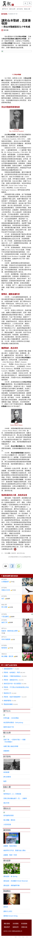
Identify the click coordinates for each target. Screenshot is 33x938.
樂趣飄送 (7, 891)
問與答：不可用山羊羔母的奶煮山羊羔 (16, 687)
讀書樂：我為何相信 (10, 846)
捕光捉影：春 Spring (10, 876)
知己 (2, 598)
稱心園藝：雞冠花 (9, 820)
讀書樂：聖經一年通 (10, 855)
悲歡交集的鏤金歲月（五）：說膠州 (15, 798)
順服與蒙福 (7, 700)
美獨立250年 (5, 590)
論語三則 (4, 622)
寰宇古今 (5, 9)
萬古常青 (6, 803)
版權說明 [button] (16, 927)
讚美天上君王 (7, 911)
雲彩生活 (7, 808)
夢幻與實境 (7, 777)
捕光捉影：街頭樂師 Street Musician (15, 881)
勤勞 (4, 781)
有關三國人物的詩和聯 (10, 746)
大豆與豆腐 (7, 824)
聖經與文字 (7, 693)
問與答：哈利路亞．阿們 (12, 672)
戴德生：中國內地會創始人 (12, 676)
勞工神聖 (4, 607)
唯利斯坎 (4, 648)
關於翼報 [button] (7, 923)
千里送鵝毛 (5, 616)
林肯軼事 (6, 772)
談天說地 (20, 9)
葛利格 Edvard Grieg (10, 916)
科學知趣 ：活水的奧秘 (11, 718)
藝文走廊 (12, 9)
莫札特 (5, 907)
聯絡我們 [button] (7, 927)
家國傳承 (6, 751)
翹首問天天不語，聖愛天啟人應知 (14, 850)
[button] (5, 566)
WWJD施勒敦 (5, 639)
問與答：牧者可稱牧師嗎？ (12, 697)
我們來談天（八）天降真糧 (12, 794)
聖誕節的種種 (8, 704)
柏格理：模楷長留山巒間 (9, 631)
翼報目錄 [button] (24, 927)
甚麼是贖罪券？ (9, 669)
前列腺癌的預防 (8, 815)
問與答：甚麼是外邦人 (11, 680)
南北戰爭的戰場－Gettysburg (13, 722)
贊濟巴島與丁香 (8, 727)
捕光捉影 (7, 861)
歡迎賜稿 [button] (24, 923)
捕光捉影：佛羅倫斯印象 (11, 885)
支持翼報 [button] (16, 923)
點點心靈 (27, 9)
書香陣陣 (7, 830)
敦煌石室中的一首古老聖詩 (12, 683)
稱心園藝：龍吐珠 (7, 656)
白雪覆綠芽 (5, 582)
